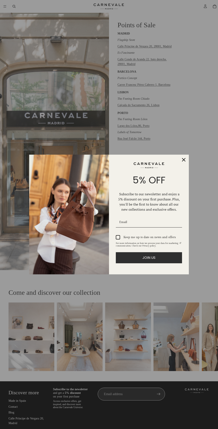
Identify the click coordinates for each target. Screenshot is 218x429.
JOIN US (148, 257)
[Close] (184, 160)
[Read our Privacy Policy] (180, 243)
